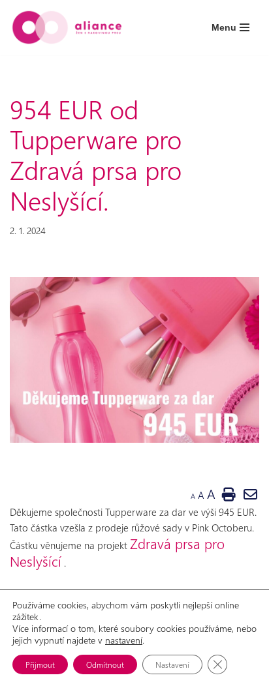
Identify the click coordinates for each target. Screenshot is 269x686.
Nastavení (172, 664)
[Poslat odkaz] (250, 494)
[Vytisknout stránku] (228, 494)
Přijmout (40, 664)
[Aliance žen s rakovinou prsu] (67, 27)
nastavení (123, 640)
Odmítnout (105, 664)
